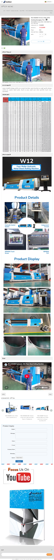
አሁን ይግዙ (40, 41)
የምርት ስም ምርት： (35, 32)
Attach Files (19, 457)
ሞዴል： (32, 30)
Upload (13, 457)
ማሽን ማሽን (29, 82)
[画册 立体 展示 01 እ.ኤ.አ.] (27, 515)
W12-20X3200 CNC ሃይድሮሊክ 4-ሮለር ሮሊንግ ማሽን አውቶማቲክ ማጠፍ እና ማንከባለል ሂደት (27, 417)
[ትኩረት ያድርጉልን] (18, 475)
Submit (19, 461)
